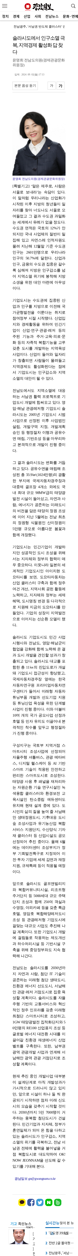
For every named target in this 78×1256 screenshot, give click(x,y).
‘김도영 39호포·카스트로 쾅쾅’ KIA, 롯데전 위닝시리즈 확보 (59, 1232)
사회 (38, 16)
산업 (27, 16)
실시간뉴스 (52, 1224)
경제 (16, 16)
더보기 (29, 1227)
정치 (5, 16)
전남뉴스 (52, 16)
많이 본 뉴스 (67, 1224)
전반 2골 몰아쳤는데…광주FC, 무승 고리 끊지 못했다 (59, 1242)
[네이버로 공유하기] (48, 1205)
